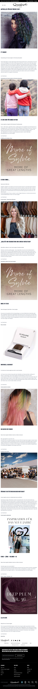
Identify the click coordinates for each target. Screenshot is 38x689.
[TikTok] (17, 640)
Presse (2, 671)
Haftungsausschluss (15, 644)
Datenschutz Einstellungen (15, 643)
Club (15, 669)
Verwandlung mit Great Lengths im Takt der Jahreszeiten (11, 78)
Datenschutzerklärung (6, 659)
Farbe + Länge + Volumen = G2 (6, 576)
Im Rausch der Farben (5, 451)
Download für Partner (18, 672)
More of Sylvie (3, 324)
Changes (28, 671)
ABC (28, 672)
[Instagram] (13, 640)
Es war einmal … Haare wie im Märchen (8, 199)
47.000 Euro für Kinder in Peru (6, 138)
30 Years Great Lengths (5, 669)
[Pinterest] (19, 640)
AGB (30, 643)
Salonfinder (31, 1)
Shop (27, 1)
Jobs (1, 674)
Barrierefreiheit (24, 643)
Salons (15, 671)
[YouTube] (15, 640)
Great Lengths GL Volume (5, 386)
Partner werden (17, 676)
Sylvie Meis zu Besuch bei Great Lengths (8, 261)
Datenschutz (6, 643)
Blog (28, 667)
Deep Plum (3, 636)
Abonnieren (19, 655)
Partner (35, 1)
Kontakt (2, 672)
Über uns (2, 667)
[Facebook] (11, 640)
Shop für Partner (17, 674)
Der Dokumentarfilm (15, 1)
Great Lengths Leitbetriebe (6, 515)
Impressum (23, 644)
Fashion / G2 (29, 669)
